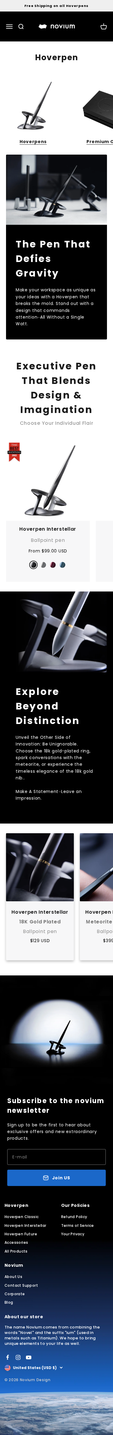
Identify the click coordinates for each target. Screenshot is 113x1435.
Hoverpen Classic (22, 1216)
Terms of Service (77, 1225)
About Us (13, 1276)
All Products (16, 1251)
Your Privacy (73, 1234)
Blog (9, 1302)
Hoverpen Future (21, 1234)
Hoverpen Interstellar (47, 529)
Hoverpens (33, 142)
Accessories (16, 1242)
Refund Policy (74, 1216)
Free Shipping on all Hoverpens (56, 5)
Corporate (15, 1293)
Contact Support (21, 1285)
